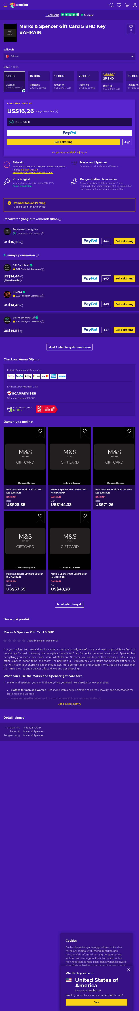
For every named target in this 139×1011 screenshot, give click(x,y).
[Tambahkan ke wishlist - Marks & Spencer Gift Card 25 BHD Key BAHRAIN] (129, 432)
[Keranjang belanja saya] (127, 5)
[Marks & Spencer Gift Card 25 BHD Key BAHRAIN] (114, 451)
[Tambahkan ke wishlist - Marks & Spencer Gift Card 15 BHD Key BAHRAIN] (84, 517)
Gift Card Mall (21, 265)
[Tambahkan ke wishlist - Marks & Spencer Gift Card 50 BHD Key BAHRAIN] (84, 432)
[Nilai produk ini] (15, 641)
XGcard (17, 292)
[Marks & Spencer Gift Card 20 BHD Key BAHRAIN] (25, 535)
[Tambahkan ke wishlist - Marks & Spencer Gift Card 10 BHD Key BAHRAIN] (40, 432)
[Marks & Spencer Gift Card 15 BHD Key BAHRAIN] (69, 535)
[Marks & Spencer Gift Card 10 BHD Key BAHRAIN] (25, 451)
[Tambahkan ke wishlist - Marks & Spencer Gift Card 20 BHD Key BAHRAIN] (40, 517)
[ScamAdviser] (21, 393)
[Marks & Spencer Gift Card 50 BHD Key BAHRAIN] (69, 451)
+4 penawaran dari (69, 152)
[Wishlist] (119, 5)
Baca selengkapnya (69, 704)
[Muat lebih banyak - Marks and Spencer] (74, 164)
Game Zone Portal (24, 317)
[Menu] (5, 5)
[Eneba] (19, 5)
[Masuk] (135, 5)
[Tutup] (129, 970)
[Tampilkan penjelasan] (42, 269)
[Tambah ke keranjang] (127, 142)
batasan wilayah (29, 170)
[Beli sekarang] (69, 133)
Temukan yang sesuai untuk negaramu (33, 172)
